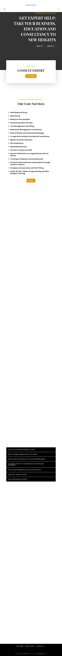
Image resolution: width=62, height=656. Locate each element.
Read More (31, 180)
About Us (39, 46)
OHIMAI (40, 654)
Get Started (31, 76)
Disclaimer (19, 646)
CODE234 (26, 654)
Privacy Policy (29, 646)
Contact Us (50, 46)
